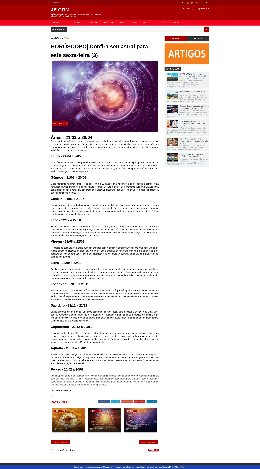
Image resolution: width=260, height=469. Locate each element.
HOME (56, 23)
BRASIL (122, 23)
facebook (153, 450)
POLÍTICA (161, 23)
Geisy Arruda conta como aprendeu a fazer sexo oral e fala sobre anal (193, 141)
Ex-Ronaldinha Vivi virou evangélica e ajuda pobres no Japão (192, 123)
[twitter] (206, 3)
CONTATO (57, 2)
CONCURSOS (92, 23)
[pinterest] (197, 3)
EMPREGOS (108, 23)
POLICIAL (147, 23)
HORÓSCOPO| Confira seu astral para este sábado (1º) (102, 423)
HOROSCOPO (64, 60)
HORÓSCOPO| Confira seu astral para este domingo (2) (67, 423)
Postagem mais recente (60, 442)
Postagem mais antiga (148, 442)
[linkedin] (192, 3)
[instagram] (188, 3)
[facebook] (183, 3)
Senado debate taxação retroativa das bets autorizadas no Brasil (194, 107)
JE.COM (60, 9)
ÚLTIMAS (175, 38)
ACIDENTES (75, 23)
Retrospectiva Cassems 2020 (192, 91)
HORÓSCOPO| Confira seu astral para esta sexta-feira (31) (139, 423)
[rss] (202, 3)
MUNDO (134, 23)
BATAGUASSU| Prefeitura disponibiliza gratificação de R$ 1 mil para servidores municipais (193, 76)
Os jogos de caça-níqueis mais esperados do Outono (192, 155)
